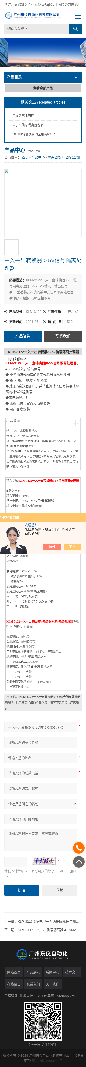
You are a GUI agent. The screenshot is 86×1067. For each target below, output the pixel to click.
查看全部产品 (43, 88)
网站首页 (14, 972)
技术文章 (72, 972)
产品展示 (33, 972)
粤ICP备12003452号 (47, 1061)
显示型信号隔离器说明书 (29, 125)
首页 (25, 157)
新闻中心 (52, 972)
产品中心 (38, 157)
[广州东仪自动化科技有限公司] (35, 17)
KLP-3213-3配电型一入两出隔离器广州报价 (50, 921)
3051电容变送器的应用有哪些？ (34, 134)
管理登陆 (11, 996)
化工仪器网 (45, 996)
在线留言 (14, 984)
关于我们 (52, 984)
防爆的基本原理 (23, 115)
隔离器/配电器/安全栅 (64, 157)
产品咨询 (23, 336)
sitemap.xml (66, 996)
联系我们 (63, 336)
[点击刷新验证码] (44, 861)
